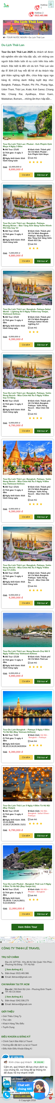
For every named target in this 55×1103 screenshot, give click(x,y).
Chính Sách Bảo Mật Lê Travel (17, 1041)
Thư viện (6, 1020)
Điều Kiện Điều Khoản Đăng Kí (17, 1048)
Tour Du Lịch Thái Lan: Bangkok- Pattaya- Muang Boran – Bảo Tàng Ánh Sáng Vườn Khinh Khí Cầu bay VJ (27, 225)
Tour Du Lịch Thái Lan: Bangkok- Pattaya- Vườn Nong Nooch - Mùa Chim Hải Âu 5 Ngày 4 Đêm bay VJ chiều (27, 567)
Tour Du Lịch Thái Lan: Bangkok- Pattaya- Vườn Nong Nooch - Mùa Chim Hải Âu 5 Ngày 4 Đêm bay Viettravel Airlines (27, 481)
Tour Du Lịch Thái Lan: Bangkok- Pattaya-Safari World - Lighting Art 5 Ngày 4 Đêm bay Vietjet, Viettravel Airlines (27, 311)
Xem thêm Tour (27, 927)
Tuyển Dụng (8, 1027)
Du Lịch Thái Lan (37, 37)
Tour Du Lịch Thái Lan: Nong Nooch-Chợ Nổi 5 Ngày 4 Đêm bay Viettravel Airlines (26, 652)
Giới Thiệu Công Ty (11, 1016)
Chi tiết (25, 175)
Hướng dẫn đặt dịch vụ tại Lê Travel (19, 1045)
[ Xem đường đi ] (14, 969)
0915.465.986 (41, 15)
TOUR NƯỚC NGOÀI (17, 37)
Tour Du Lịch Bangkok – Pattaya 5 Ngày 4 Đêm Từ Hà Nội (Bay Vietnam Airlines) (26, 730)
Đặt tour (41, 175)
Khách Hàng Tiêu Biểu (13, 1023)
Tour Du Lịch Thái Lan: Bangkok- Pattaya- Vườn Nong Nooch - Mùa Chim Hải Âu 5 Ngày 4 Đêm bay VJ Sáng (27, 395)
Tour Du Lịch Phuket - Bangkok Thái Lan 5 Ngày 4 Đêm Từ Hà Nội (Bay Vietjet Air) (27, 885)
